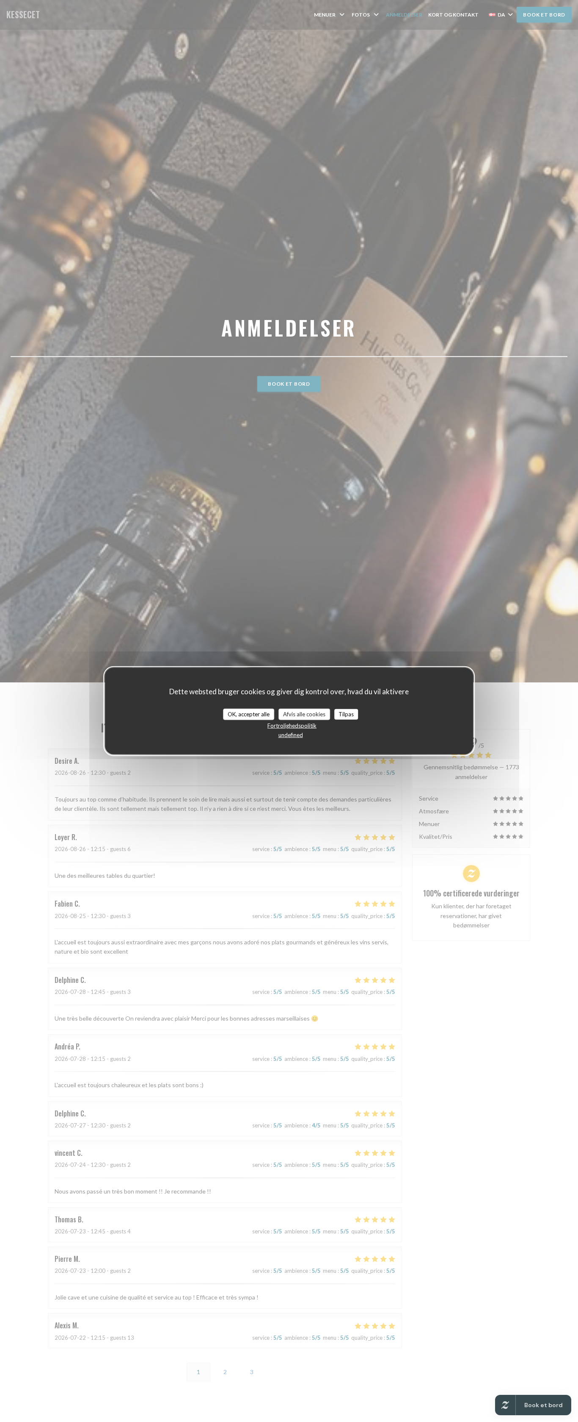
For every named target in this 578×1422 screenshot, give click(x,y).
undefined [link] (290, 735)
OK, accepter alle (249, 713)
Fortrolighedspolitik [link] (292, 725)
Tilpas (346, 713)
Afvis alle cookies (304, 713)
